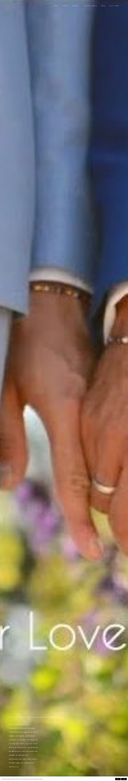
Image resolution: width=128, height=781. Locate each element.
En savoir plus (40, 779)
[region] (64, 778)
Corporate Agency (90, 5)
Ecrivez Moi (114, 5)
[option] (64, 390)
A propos (75, 5)
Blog (103, 5)
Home (56, 5)
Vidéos (65, 5)
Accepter (123, 779)
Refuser (118, 779)
